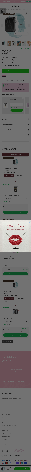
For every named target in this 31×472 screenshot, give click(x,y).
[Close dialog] (30, 221)
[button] (15, 236)
